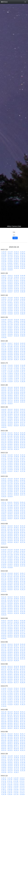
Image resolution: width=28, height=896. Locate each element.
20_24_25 (16, 439)
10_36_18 (16, 765)
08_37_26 (22, 721)
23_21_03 (22, 507)
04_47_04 (22, 633)
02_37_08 (22, 583)
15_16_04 (3, 324)
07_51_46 (16, 703)
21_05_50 (3, 456)
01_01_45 (10, 549)
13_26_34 (22, 282)
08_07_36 (10, 713)
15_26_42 (3, 327)
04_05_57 (3, 622)
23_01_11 (3, 502)
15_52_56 (22, 334)
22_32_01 (3, 488)
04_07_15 (10, 622)
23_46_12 (16, 515)
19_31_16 (22, 417)
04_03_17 (16, 620)
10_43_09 (22, 767)
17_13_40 (16, 368)
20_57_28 (10, 449)
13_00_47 (3, 275)
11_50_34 (9, 792)
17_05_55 (3, 366)
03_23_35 (10, 603)
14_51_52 (16, 312)
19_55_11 (10, 425)
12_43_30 (10, 265)
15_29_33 (16, 327)
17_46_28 (16, 378)
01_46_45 (22, 562)
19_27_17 (3, 417)
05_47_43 (16, 657)
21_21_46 (3, 461)
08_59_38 (22, 728)
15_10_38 (3, 322)
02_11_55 (3, 576)
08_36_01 (16, 721)
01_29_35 (16, 557)
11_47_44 (22, 791)
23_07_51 (10, 504)
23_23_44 (10, 508)
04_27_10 (3, 628)
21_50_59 (16, 469)
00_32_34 (3, 535)
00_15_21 (22, 529)
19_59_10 (3, 427)
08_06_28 (3, 713)
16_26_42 (22, 349)
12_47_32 (3, 266)
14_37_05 (22, 307)
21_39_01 (10, 466)
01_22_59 (10, 556)
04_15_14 (22, 623)
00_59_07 (3, 543)
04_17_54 (10, 625)
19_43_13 (3, 422)
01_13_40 (16, 552)
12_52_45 (3, 268)
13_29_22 (10, 283)
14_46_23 (16, 310)
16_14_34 (16, 346)
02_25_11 (16, 579)
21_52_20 (22, 469)
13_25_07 (16, 282)
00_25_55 (22, 532)
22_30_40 (22, 486)
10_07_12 (10, 757)
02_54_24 (3, 589)
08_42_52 (22, 723)
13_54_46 (3, 291)
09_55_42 (3, 750)
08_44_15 (3, 725)
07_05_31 (3, 689)
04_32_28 (3, 630)
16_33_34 (3, 353)
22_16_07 (3, 483)
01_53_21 (3, 566)
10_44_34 (3, 769)
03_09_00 (16, 598)
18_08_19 (16, 389)
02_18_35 (10, 578)
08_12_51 (9, 715)
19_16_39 (3, 414)
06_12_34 (9, 669)
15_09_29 (22, 321)
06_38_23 (3, 677)
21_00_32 (3, 455)
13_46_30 (16, 288)
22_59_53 (10, 496)
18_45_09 (3, 400)
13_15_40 (22, 278)
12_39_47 (16, 263)
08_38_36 (3, 723)
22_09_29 (22, 480)
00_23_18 (10, 532)
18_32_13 (22, 395)
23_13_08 (9, 505)
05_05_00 (22, 644)
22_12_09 (10, 481)
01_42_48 (3, 562)
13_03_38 (16, 275)
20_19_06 (16, 437)
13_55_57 (10, 291)
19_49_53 (10, 424)
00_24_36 (16, 532)
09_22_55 (3, 740)
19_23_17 (10, 415)
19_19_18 (16, 414)
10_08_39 (16, 757)
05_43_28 (22, 655)
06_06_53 (10, 667)
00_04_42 (22, 526)
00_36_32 (22, 535)
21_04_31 (22, 455)
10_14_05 (16, 759)
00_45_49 (16, 539)
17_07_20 (10, 366)
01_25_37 (22, 556)
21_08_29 (16, 456)
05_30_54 (16, 652)
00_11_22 (3, 529)
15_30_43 (22, 327)
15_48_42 (3, 334)
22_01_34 (10, 478)
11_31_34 (22, 786)
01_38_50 (10, 561)
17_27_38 (3, 373)
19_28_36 (10, 417)
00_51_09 (16, 540)
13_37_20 (22, 285)
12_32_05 (3, 261)
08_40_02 (10, 723)
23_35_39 (16, 512)
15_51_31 (16, 334)
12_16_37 (3, 256)
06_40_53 (16, 677)
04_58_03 (22, 636)
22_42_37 (3, 491)
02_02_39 (10, 573)
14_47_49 (22, 310)
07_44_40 (10, 701)
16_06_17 (3, 344)
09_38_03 (22, 743)
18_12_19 (10, 390)
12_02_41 (16, 251)
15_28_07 (10, 327)
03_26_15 (22, 603)
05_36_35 (16, 654)
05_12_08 (3, 647)
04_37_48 (3, 632)
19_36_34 (22, 419)
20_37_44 (3, 444)
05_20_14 (16, 649)
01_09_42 (22, 551)
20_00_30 (3, 433)
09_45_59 (10, 747)
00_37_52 (3, 537)
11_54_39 (3, 794)
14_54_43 (3, 313)
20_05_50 (3, 434)
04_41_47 (22, 632)
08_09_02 (16, 713)
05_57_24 (10, 660)
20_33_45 (10, 442)
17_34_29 (10, 375)
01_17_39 (10, 554)
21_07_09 (10, 456)
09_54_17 (22, 748)
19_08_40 (16, 411)
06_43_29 (3, 679)
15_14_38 (22, 322)
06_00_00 (3, 666)
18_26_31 (22, 393)
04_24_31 (16, 627)
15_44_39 (10, 332)
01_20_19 (22, 554)
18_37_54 (22, 397)
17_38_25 (3, 376)
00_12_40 (9, 529)
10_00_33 (3, 756)
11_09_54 (22, 779)
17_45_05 (10, 378)
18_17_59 (10, 392)
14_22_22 (3, 304)
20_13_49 (16, 436)
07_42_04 (22, 699)
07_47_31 (22, 701)
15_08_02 (16, 321)
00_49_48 (10, 540)
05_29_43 (10, 652)
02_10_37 (22, 574)
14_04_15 (22, 297)
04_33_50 (10, 630)
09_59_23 (22, 750)
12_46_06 (22, 265)
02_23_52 (10, 579)
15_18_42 (16, 324)
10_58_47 (16, 772)
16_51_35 (10, 358)
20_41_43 (22, 444)
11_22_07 (3, 784)
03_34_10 (10, 606)
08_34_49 (10, 721)
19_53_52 (3, 425)
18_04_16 (22, 387)
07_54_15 (3, 704)
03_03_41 (16, 597)
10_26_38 (22, 762)
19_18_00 (10, 414)
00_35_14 (16, 535)
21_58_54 (3, 472)
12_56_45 (22, 268)
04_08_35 (16, 622)
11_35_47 (16, 787)
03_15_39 (22, 600)
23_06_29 (3, 504)
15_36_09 (22, 329)
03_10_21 (22, 598)
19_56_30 (16, 425)
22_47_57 (3, 493)
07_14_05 (16, 691)
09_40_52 (10, 745)
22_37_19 (3, 490)
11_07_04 (9, 779)
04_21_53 (3, 627)
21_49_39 (10, 469)
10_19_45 (16, 760)
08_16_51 (3, 716)
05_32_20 (22, 652)
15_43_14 (3, 332)
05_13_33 (10, 647)
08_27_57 (3, 720)
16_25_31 (16, 349)
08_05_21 (22, 711)
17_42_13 (22, 376)
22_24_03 (16, 485)
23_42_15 (22, 513)
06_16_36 (3, 671)
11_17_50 (9, 782)
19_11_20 (3, 412)
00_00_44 (3, 526)
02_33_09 (3, 583)
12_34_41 (16, 261)
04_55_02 (10, 636)
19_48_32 (3, 424)
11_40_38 (16, 789)
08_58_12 (16, 728)
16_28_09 (3, 351)
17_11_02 (3, 368)
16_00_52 (3, 343)
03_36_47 (22, 606)
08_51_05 (10, 726)
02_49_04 (3, 588)
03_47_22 (22, 610)
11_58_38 (22, 794)
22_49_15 (10, 493)
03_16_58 (3, 601)
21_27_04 (3, 463)
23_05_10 (22, 502)
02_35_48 (16, 583)
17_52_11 (16, 380)
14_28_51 (10, 305)
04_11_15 (3, 623)
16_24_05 (10, 349)
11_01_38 (9, 778)
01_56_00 (16, 566)
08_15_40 (22, 715)
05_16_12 (22, 647)
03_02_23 (10, 597)
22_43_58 (10, 491)
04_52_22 (22, 635)
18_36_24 (16, 397)
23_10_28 (22, 504)
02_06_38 (3, 574)
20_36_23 (22, 442)
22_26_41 (3, 486)
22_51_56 (22, 493)
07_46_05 (16, 701)
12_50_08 (16, 266)
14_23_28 (10, 304)
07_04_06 (22, 688)
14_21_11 (22, 302)
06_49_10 (3, 681)
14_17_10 (3, 302)
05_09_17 (16, 645)
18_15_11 (22, 390)
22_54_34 (10, 495)
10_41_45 (16, 767)
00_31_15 (22, 534)
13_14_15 (16, 278)
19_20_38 (22, 414)
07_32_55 (3, 698)
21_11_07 (3, 458)
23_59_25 (3, 520)
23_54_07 (3, 518)
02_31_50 (22, 581)
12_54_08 (10, 268)
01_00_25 (3, 549)
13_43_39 (3, 288)
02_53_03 (22, 588)
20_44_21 (10, 446)
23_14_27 (16, 505)
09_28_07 (3, 742)
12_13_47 (16, 255)
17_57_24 (16, 381)
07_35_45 (16, 698)
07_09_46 (22, 689)
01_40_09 (16, 561)
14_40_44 (16, 309)
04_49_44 (10, 635)
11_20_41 (22, 782)
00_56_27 (16, 542)
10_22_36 (3, 762)
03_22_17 (3, 603)
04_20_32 (22, 625)
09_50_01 (3, 748)
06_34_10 (10, 676)
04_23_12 (10, 627)
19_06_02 (3, 411)
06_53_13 (22, 681)
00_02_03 (10, 526)
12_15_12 (22, 255)
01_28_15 (10, 557)
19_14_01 (16, 412)
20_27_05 (3, 441)
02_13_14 (9, 576)
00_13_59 (16, 529)
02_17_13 (3, 578)
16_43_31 (22, 354)
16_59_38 (22, 359)
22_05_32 (3, 480)
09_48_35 (22, 747)
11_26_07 (22, 784)
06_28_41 (10, 674)
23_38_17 (3, 513)
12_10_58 (3, 255)
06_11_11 (3, 669)
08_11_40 (3, 715)
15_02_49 (16, 319)
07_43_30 (3, 701)
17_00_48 (3, 365)
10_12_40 (9, 759)
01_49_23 (10, 564)
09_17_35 (3, 738)
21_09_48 (22, 456)
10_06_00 (3, 757)
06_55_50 (10, 682)
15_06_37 (10, 321)
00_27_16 (3, 534)
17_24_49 (16, 371)
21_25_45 (22, 461)
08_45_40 (10, 725)
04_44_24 (10, 633)
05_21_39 (22, 649)
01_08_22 (16, 551)
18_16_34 (3, 392)
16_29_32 (10, 351)
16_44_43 (3, 356)
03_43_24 (3, 610)
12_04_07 (22, 251)
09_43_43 (22, 745)
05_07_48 (10, 645)
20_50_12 (10, 447)
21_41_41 (22, 466)
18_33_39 (3, 397)
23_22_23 (3, 508)
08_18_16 (10, 716)
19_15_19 (22, 412)
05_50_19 (3, 659)
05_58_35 (16, 660)
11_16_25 (3, 782)
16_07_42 (10, 344)
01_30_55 (22, 557)
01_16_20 (3, 554)
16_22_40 (3, 349)
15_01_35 (10, 319)
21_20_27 (22, 459)
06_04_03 (22, 666)
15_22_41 (10, 326)
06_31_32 (22, 674)
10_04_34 (22, 756)
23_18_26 (10, 507)
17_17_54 (10, 370)
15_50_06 (10, 334)
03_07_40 (10, 598)
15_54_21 (3, 335)
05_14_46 (16, 647)
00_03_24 (16, 526)
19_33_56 (10, 419)
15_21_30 (3, 326)
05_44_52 (3, 657)
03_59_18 (3, 614)
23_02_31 (9, 502)
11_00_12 (3, 778)
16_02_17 (10, 343)
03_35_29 (16, 606)
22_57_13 (22, 495)
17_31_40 (22, 373)
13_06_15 (3, 277)
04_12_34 (9, 623)
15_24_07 (16, 326)
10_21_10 (22, 760)
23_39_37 (10, 513)
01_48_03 (3, 564)
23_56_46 (16, 518)
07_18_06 (10, 693)
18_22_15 (3, 393)
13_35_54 (16, 285)
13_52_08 (16, 290)
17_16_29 (3, 370)
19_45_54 (16, 422)
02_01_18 (3, 573)
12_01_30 (10, 251)
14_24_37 (16, 304)
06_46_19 (16, 679)
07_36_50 (22, 698)
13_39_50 (10, 287)
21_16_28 (3, 459)
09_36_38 (16, 743)
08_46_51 (16, 725)
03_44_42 (10, 610)
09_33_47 (3, 743)
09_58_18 (16, 750)
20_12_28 (9, 436)
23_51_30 (16, 517)
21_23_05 (10, 461)
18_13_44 (16, 390)
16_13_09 (9, 346)
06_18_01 (10, 671)
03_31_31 (22, 605)
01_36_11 (22, 559)
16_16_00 (22, 346)
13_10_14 (22, 277)
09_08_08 (10, 735)
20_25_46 (22, 439)
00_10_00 (22, 527)
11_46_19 (16, 791)
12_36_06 (22, 261)
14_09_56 (22, 299)
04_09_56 (22, 622)
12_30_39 (22, 260)
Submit (15, 238)
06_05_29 (3, 667)
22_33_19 (10, 488)
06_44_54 (10, 679)
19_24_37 (16, 415)
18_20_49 (22, 392)
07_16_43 (3, 693)
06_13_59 (16, 669)
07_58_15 (22, 704)
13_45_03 (10, 288)
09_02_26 (10, 734)
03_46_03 (16, 610)
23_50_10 (10, 517)
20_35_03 (16, 442)
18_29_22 (10, 395)
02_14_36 (16, 576)
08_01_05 (3, 711)
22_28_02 (10, 486)
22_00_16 (3, 478)
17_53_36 (22, 380)
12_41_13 (22, 263)
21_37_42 (3, 466)
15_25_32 (22, 326)
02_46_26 (16, 586)
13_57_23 (16, 291)
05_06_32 (3, 645)
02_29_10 (10, 581)
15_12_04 (10, 322)
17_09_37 (22, 366)
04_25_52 (22, 627)
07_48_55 (3, 703)
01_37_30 (3, 561)
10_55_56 (3, 772)
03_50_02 (10, 611)
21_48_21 (3, 469)
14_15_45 (22, 300)
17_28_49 (10, 373)
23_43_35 (3, 515)
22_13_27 (16, 481)
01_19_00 (16, 554)
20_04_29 (22, 433)
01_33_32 (10, 559)
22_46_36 (22, 491)
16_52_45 (16, 358)
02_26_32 (22, 579)
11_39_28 (9, 789)
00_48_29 (3, 540)
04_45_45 (16, 633)
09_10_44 (22, 735)
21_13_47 (16, 458)
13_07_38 (10, 277)
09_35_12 (10, 743)
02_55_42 (10, 589)
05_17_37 (3, 649)
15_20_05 (22, 324)
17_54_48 (3, 381)
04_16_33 (3, 625)
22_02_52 (16, 478)
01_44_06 (10, 562)
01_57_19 (22, 566)
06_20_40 (22, 671)
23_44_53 (10, 515)
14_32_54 (3, 307)
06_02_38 (16, 666)
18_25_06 (16, 393)
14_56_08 (10, 313)
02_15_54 (22, 576)
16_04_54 (22, 343)
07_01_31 (10, 688)
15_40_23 (16, 331)
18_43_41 (22, 398)
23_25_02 (16, 508)
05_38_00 (22, 654)
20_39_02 (10, 444)
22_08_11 (16, 480)
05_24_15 (10, 650)
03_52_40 (22, 611)
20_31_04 (22, 441)
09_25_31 (16, 740)
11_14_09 (15, 781)
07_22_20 (3, 694)
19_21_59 (3, 415)
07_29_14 (10, 696)
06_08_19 (16, 667)
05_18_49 (10, 649)
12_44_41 (16, 265)
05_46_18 (10, 657)
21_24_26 (16, 461)
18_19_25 (16, 392)
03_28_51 (10, 605)
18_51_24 (3, 402)
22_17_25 (10, 483)
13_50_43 (10, 290)
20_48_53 (3, 447)
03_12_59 (9, 600)
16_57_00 (10, 359)
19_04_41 (22, 409)
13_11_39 (3, 278)
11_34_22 (9, 787)
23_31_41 (22, 510)
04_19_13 (16, 625)
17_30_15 (16, 373)
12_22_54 (10, 258)
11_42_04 (22, 789)
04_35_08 (16, 630)
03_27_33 (3, 605)
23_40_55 (16, 513)
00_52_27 (22, 540)
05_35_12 (10, 654)
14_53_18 (22, 312)
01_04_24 (22, 549)
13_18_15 (10, 280)
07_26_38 (22, 694)
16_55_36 (3, 359)
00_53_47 (3, 542)
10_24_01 (10, 762)
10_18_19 (10, 760)
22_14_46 (22, 481)
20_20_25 (22, 437)
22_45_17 (16, 491)
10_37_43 (22, 765)
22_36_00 (22, 488)
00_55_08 (10, 542)
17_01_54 (10, 365)
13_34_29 (10, 285)
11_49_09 (3, 792)
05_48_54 (22, 657)
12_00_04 (3, 251)
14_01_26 (10, 297)
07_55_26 (10, 704)
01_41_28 (22, 561)
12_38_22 (9, 263)
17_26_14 (22, 371)
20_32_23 (3, 442)
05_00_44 (3, 644)
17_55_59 (10, 381)
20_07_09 (10, 434)
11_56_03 (9, 794)
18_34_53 (10, 397)
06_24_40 (16, 672)
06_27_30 (3, 674)
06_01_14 (10, 666)
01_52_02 (22, 564)
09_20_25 (16, 738)
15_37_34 (3, 331)
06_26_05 (22, 672)
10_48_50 (22, 769)
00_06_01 (3, 527)
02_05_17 (22, 573)
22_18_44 (16, 483)
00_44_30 (10, 539)
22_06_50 (10, 480)
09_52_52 (16, 748)
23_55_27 (10, 518)
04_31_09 (22, 628)
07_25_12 (16, 694)
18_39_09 (3, 398)
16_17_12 (3, 348)
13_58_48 (22, 291)
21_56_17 (16, 471)
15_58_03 (22, 335)
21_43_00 (3, 468)
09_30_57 (16, 742)
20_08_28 (16, 434)
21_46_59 (22, 468)
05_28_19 (3, 652)
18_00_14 (3, 387)
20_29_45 (16, 441)
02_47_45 (22, 586)
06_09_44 (22, 667)
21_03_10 (16, 455)
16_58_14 (16, 359)
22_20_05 (22, 483)
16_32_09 (22, 351)
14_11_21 (3, 300)
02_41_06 (16, 584)
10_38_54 (3, 767)
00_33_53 (10, 535)
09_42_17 (16, 745)
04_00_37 (3, 620)
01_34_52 (16, 559)
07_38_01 (3, 699)
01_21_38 (3, 556)
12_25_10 (22, 258)
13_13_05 (9, 278)
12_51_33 (22, 266)
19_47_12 (22, 422)
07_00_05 (3, 688)
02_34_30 (10, 583)
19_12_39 (9, 412)
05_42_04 (16, 655)
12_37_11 (3, 263)
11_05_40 (3, 779)
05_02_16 (10, 644)
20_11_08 (3, 436)
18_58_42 (10, 403)
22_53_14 (3, 495)
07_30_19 (16, 696)
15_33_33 (10, 329)
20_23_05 (10, 439)
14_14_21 (16, 300)
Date (14, 232)
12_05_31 (3, 253)
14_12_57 (9, 300)
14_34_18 (10, 307)
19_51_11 (16, 424)
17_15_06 (22, 368)
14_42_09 (22, 309)
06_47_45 (22, 679)
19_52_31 (22, 424)
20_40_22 (16, 444)
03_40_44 (16, 608)
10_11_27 (3, 759)
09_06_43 (3, 735)
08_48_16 (22, 725)
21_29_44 (16, 463)
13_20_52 (22, 280)
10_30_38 (16, 764)
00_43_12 (3, 539)
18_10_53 (3, 390)
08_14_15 (16, 715)
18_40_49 (10, 398)
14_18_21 (10, 302)
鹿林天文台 (4, 2)
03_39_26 (10, 608)
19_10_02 (22, 411)
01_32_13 (3, 559)
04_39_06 (10, 632)
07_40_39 (16, 699)
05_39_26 (3, 655)
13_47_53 (22, 288)
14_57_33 (16, 313)
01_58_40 (3, 567)
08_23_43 (10, 718)
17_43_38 (3, 378)
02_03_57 (16, 573)
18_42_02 (16, 398)
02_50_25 (10, 588)
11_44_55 (9, 791)
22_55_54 (16, 495)
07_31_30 (22, 696)
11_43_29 (3, 791)
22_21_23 (3, 485)
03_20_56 (22, 601)
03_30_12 (16, 605)
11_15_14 (22, 781)
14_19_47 (16, 302)
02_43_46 (3, 586)
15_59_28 (3, 337)
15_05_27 (3, 321)
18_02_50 (16, 387)
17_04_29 (22, 365)
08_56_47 (10, 728)
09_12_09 (3, 737)
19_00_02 (3, 409)
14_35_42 (16, 307)
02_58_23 (22, 589)
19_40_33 (16, 420)
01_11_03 (3, 552)
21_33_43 (10, 464)
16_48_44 (22, 356)
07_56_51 (16, 704)
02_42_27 (22, 584)
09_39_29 (3, 745)
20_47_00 (22, 446)
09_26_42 (22, 740)
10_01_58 (10, 756)
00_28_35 (10, 534)
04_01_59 (10, 620)
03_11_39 (3, 600)
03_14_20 (16, 600)
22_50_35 (16, 493)
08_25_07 (16, 718)
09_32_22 (22, 742)
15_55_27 (10, 335)
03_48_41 (3, 611)
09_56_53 (10, 750)
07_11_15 (3, 691)
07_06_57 (10, 689)
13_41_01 (16, 287)
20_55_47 (3, 449)
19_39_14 (10, 420)
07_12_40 (9, 691)
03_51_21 (16, 611)
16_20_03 (16, 348)
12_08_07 (16, 253)
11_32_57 (3, 787)
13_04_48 (22, 275)
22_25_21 (22, 485)
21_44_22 (10, 468)
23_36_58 (22, 512)
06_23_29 (10, 672)
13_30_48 (16, 283)
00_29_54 (16, 534)
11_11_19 (3, 781)
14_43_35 (3, 310)
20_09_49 (22, 434)
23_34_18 (10, 512)
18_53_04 (10, 402)
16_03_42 (16, 343)
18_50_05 (22, 400)
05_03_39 (16, 644)
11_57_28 (16, 794)
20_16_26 (3, 437)
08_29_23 (10, 720)
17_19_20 (16, 370)
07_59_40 (3, 706)
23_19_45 (16, 507)
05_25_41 (16, 650)
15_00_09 (3, 319)
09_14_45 (16, 737)
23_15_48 (22, 505)
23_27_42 (3, 510)
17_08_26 (16, 366)
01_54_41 (10, 566)
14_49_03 (3, 312)
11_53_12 (22, 792)
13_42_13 (22, 287)
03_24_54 (16, 603)
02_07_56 (10, 574)
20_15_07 (22, 436)
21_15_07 (22, 458)
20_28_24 (10, 441)
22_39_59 (16, 490)
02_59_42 (3, 591)
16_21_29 (22, 348)
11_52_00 (16, 792)
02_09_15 (16, 574)
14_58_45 (22, 313)
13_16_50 (3, 280)
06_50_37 (10, 681)
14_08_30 (16, 299)
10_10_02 (22, 757)
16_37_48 (22, 353)
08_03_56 (16, 711)
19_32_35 (3, 419)
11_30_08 (16, 786)
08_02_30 (10, 711)
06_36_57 (22, 676)
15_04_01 (22, 319)
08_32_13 (22, 720)
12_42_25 (3, 265)
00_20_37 (22, 530)
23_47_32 (22, 515)
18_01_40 (10, 387)
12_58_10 (3, 269)
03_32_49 (3, 606)
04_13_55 (16, 623)
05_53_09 (16, 659)
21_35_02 (16, 464)
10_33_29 (3, 765)
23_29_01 (10, 510)
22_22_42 (10, 485)
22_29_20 (16, 486)
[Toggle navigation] (25, 2)
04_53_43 (3, 636)
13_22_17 (3, 282)
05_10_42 (22, 645)
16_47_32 (16, 356)
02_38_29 (3, 584)
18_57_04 (3, 403)
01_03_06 (16, 549)
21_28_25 (10, 463)
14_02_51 (16, 297)
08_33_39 (3, 721)
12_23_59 (16, 258)
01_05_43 (3, 551)
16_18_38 (10, 348)
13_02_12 (10, 275)
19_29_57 (16, 417)
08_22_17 (3, 718)
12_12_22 (10, 255)
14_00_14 (3, 297)
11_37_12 (22, 787)
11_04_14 (22, 778)
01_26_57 (3, 557)
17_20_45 (22, 370)
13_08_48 (16, 277)
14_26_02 (22, 304)
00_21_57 (3, 532)
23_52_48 (22, 517)
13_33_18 (3, 285)
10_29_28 (10, 764)
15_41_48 (22, 331)
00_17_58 (10, 530)
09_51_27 (10, 748)
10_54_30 (22, 770)
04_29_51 (16, 628)
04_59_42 (3, 638)
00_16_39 (3, 530)
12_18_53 (16, 256)
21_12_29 (9, 458)
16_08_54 (16, 344)
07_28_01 (3, 696)
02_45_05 (10, 586)
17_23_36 (9, 371)
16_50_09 (3, 358)
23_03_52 (16, 502)
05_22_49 (3, 650)
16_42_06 (16, 354)
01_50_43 (16, 564)
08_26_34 (22, 718)
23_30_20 (16, 510)
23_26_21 (22, 508)
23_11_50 (3, 505)
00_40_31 (16, 537)
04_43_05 (3, 633)
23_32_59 (3, 512)
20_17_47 (10, 437)
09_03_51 (16, 734)
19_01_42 (10, 409)
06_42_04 (22, 677)
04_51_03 (16, 635)
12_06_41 (10, 253)
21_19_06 (16, 459)
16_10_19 (22, 344)
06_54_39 (3, 682)
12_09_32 (22, 253)
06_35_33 (16, 676)
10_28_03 (3, 764)
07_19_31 (16, 693)
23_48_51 (3, 517)
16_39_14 (3, 354)
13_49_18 (3, 290)
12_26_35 (3, 260)
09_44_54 (3, 747)
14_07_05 (10, 299)
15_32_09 (3, 329)
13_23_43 (10, 282)
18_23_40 (10, 393)
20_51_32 (16, 447)
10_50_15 (3, 770)
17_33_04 (3, 375)
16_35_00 (10, 353)
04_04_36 (22, 620)
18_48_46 (16, 400)
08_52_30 (16, 726)
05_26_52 (22, 650)
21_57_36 (22, 471)
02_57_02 (16, 589)
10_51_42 (10, 770)
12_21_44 (3, 258)
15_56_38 (16, 335)
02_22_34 (3, 579)
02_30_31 (16, 581)
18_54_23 (16, 402)
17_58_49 (22, 381)
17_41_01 (16, 376)
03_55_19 (10, 613)
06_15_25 (22, 669)
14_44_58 (10, 310)
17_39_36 (10, 376)
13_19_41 (16, 280)
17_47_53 (22, 378)
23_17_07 (3, 507)
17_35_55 (16, 375)
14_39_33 (10, 309)
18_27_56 (3, 395)
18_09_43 (22, 389)
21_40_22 (16, 466)
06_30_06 (16, 674)
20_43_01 (3, 446)
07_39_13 (10, 699)
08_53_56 (22, 726)
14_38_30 (3, 309)
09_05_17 (22, 734)
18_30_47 (16, 395)
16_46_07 (10, 356)
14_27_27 (3, 305)
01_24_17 (16, 556)
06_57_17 (16, 682)
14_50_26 (10, 312)
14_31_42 (22, 305)
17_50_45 (10, 380)
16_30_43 (16, 351)
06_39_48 (10, 677)
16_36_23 (16, 353)
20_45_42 (16, 446)
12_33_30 (10, 261)
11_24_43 (16, 784)
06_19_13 (16, 671)
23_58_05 (22, 518)
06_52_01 (16, 681)
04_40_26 (16, 632)
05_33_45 (3, 654)
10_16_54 (3, 760)
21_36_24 (22, 464)
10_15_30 (22, 759)
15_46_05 (16, 332)
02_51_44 (16, 588)
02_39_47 (10, 584)
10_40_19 (10, 767)
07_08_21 (16, 689)
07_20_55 (22, 693)
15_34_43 (16, 329)
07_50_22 (10, 703)
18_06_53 (10, 389)
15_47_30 (22, 332)
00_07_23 (10, 527)
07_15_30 (22, 691)
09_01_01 (3, 734)
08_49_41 (3, 726)
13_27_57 (3, 283)
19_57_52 (22, 425)
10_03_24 (16, 756)
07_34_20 (10, 698)
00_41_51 (22, 537)
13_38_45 (3, 287)
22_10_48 (3, 481)
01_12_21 (9, 552)
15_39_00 (10, 331)
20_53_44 (22, 447)
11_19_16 (16, 782)
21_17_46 (10, 459)
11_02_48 (16, 778)
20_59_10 (16, 449)
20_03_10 (16, 433)
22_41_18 (22, 490)
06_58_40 (22, 682)
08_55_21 (3, 728)
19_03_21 (16, 409)
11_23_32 (9, 784)
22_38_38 (10, 490)
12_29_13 (16, 260)
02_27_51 (3, 581)
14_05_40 (3, 299)
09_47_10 (16, 747)
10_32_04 (22, 764)
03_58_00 (22, 613)
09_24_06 (10, 740)
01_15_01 (22, 552)
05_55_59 (3, 660)
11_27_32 (3, 786)
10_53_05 (16, 770)
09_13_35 (10, 737)
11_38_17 (3, 789)
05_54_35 (22, 659)
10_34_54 (10, 765)
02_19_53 (16, 578)
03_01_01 (3, 597)
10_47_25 (16, 769)
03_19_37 (16, 601)
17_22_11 (3, 371)
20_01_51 (10, 433)
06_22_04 (3, 672)
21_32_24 (3, 464)
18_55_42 (22, 402)
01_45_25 (16, 562)
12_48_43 (10, 266)
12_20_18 (22, 256)
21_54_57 (10, 471)
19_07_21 (10, 411)
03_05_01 (22, 597)
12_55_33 (16, 268)
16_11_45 (3, 346)
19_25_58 (22, 415)
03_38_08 (3, 608)
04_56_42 (16, 636)
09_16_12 (22, 737)
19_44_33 (10, 422)
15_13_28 (16, 322)
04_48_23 (3, 635)
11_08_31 (16, 779)
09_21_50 (22, 738)
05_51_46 (10, 659)
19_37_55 (3, 420)
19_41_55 (22, 420)
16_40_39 (10, 354)
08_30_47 (16, 720)
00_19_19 (16, 530)
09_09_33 (16, 735)
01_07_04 (10, 551)
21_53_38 (3, 471)
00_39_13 (10, 537)
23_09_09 (16, 504)
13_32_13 (22, 283)
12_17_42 (10, 256)
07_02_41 (16, 688)
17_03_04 (16, 365)
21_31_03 (22, 463)
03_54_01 (3, 613)
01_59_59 (10, 567)
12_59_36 (10, 269)
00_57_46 (22, 542)
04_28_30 (10, 628)
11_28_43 (9, 786)
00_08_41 (16, 527)
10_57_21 (10, 772)
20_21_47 (3, 439)
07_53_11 (22, 703)
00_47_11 (22, 539)
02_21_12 (22, 578)
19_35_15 (16, 419)
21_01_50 (10, 455)
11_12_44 (9, 781)
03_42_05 (22, 608)
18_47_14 (10, 400)
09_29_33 (10, 742)
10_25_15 (16, 762)
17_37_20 (22, 375)
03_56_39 (16, 613)
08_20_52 (22, 716)
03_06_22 (3, 598)
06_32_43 (3, 676)
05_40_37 (10, 655)
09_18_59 (10, 738)
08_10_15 (22, 713)
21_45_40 (16, 468)
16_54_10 (22, 358)
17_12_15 (9, 368)
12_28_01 (10, 260)
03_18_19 (10, 601)
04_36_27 (22, 630)
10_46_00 (10, 769)
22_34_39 (16, 488)
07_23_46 (10, 694)
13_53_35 (22, 290)
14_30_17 (16, 305)
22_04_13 (22, 478)
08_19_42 (16, 716)
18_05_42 (3, 389)
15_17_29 (10, 324)
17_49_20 (3, 380)
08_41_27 (16, 723)
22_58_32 (3, 496)
